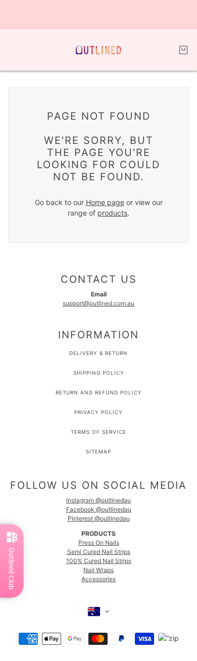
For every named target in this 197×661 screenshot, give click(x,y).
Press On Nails (98, 542)
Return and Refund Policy (99, 392)
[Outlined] (98, 50)
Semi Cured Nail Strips (98, 551)
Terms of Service (98, 432)
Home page (105, 202)
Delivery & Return (98, 353)
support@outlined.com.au (98, 303)
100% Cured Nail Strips (98, 561)
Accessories (98, 579)
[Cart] (183, 50)
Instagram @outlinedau (98, 500)
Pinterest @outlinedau (99, 518)
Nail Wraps (98, 570)
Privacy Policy (98, 412)
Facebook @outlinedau (98, 509)
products (112, 213)
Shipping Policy (98, 373)
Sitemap (98, 451)
